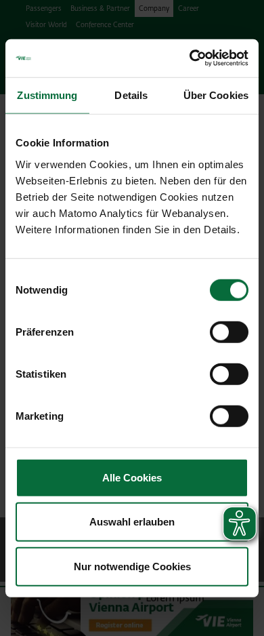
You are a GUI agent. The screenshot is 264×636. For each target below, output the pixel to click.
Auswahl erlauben (132, 522)
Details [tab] (131, 94)
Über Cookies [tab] (215, 94)
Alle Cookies (132, 477)
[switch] (229, 331)
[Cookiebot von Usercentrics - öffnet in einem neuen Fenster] (189, 58)
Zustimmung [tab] (47, 94)
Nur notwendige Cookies (132, 566)
